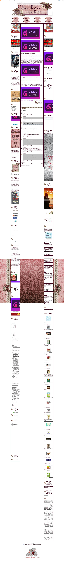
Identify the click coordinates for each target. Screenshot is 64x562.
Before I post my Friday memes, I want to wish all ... (16, 402)
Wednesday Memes (50, 536)
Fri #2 (13, 341)
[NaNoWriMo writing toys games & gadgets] (48, 243)
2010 (12, 323)
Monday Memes (51, 522)
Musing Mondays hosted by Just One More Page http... (15, 398)
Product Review (51, 525)
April (13, 333)
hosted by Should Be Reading (15, 395)
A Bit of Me (50, 504)
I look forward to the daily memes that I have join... (15, 356)
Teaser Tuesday (46, 533)
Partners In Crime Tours (50, 524)
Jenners (24, 147)
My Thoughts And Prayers (15, 377)
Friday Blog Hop (50, 513)
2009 (12, 404)
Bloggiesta (45, 507)
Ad (44, 505)
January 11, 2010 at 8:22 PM (27, 136)
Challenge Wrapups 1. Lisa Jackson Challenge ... (15, 339)
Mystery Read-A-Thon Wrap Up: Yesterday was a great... (15, 368)
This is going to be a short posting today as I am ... (15, 385)
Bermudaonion (51, 477)
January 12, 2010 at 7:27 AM (27, 151)
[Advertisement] (14, 440)
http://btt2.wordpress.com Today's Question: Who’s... (15, 359)
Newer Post (22, 163)
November (14, 325)
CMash (24, 116)
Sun (12, 337)
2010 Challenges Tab (50, 500)
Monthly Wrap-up (48, 523)
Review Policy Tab (51, 526)
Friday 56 (45, 513)
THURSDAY (13, 376)
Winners (46, 538)
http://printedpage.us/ (30, 85)
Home (32, 163)
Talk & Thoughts (14, 388)
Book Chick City (49, 366)
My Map (45, 420)
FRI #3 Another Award (15, 340)
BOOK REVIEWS (14, 387)
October (14, 326)
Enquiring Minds (51, 511)
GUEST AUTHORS (13, 107)
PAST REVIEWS (13, 110)
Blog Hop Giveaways (48, 506)
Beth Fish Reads (50, 382)
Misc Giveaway (45, 522)
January (13, 336)
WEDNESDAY (14, 378)
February (14, 335)
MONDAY (13, 382)
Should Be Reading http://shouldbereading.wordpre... (16, 347)
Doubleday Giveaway (46, 511)
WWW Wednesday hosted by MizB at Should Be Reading (16, 394)
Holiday (49, 519)
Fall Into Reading (49, 512)
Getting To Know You (50, 516)
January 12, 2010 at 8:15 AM (27, 160)
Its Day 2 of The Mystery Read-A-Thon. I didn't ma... (16, 372)
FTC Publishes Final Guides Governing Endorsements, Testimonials (15, 249)
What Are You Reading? (47, 537)
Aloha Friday (48, 505)
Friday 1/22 (13, 357)
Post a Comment (23, 162)
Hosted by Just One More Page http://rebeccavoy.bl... (16, 351)
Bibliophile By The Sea (47, 281)
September (14, 327)
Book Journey (50, 419)
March (13, 334)
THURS (13, 345)
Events (45, 512)
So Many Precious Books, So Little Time (48, 289)
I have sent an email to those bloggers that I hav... (15, 363)
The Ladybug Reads (47, 264)
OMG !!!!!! (13, 366)
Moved (12, 423)
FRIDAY (13, 375)
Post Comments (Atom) (26, 165)
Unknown (45, 81)
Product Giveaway (47, 525)
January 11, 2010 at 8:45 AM (27, 114)
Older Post (42, 163)
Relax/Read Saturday (47, 526)
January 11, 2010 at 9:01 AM (27, 119)
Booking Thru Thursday (47, 509)
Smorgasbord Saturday (50, 529)
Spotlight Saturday (46, 530)
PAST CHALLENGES (13, 109)
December (14, 324)
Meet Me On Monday (46, 521)
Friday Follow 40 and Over (47, 515)
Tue (12, 349)
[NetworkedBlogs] (48, 117)
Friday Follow (51, 514)
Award (52, 505)
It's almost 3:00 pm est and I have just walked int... (15, 374)
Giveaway (46, 517)
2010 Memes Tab (47, 501)
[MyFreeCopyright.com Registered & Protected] (32, 544)
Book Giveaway (49, 507)
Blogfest (51, 506)
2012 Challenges (50, 503)
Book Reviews (50, 508)
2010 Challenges (45, 500)
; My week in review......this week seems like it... (15, 354)
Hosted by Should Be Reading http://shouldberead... (16, 361)
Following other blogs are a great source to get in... (15, 384)
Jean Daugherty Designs (16, 311)
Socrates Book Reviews (49, 242)
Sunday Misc (49, 530)
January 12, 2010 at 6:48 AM (27, 145)
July (13, 329)
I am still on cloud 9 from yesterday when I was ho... (15, 365)
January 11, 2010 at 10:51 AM (27, 131)
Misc (51, 521)
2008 (12, 405)
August (13, 328)
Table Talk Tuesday (49, 532)
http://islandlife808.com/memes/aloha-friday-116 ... (16, 390)
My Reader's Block (50, 329)
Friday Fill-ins (47, 514)
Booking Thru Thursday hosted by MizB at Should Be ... (16, 392)
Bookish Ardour (48, 389)
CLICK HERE (15, 67)
